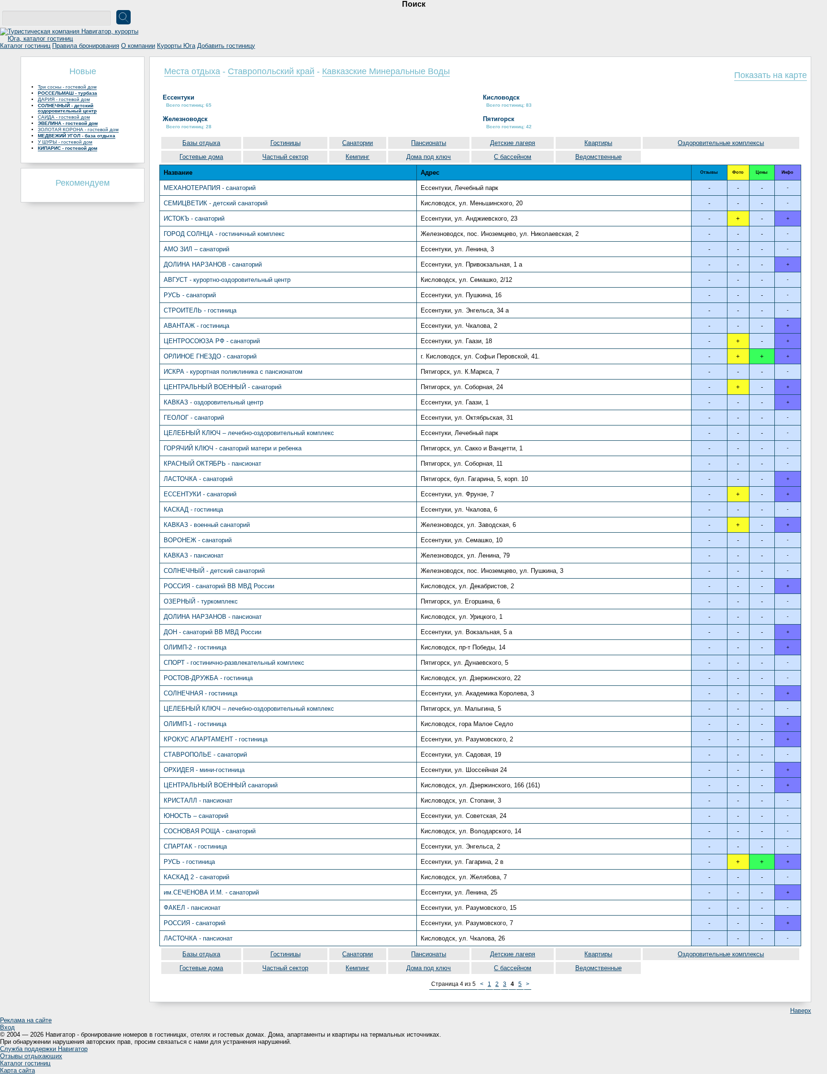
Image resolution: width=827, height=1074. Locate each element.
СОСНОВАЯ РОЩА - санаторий (210, 831)
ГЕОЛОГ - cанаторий (194, 417)
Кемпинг (357, 156)
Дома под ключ (428, 156)
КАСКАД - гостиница (193, 509)
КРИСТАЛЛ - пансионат (198, 800)
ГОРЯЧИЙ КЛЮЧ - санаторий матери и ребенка (233, 448)
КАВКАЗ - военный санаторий (207, 524)
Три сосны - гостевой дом (67, 87)
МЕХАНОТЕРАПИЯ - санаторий (210, 187)
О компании (138, 45)
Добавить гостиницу (226, 45)
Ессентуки (178, 97)
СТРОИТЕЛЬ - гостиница (200, 310)
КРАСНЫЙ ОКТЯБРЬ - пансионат (212, 463)
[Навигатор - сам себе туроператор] (72, 38)
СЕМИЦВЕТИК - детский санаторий (216, 203)
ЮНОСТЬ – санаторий (196, 815)
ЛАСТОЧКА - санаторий (198, 478)
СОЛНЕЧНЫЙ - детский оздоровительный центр (67, 108)
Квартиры (598, 142)
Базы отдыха (201, 142)
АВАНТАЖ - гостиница (196, 325)
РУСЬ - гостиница (189, 861)
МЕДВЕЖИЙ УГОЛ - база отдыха (76, 135)
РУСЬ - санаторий (190, 295)
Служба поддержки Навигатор (44, 1048)
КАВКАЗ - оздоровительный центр (213, 402)
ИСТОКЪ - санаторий (194, 218)
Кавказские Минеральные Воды (386, 71)
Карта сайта (17, 1070)
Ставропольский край (271, 71)
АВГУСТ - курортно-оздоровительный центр (227, 279)
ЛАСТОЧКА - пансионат (198, 938)
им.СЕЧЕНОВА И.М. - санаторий (211, 892)
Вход (7, 1027)
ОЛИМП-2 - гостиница (195, 647)
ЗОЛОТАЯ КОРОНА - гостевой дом (78, 129)
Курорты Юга (176, 45)
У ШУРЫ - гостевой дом (65, 142)
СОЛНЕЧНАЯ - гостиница (200, 693)
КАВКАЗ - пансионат (194, 555)
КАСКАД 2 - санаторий (196, 877)
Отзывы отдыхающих (31, 1056)
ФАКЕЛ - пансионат (192, 907)
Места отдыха (192, 71)
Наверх (800, 1010)
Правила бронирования (85, 45)
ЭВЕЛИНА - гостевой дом (68, 123)
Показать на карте (770, 75)
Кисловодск (501, 97)
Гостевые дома (201, 156)
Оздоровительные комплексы (721, 142)
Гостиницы (285, 142)
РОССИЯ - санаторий (194, 923)
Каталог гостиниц (25, 45)
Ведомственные (598, 156)
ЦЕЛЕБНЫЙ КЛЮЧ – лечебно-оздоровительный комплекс (249, 432)
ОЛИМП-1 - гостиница (195, 723)
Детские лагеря (512, 142)
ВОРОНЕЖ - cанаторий (198, 540)
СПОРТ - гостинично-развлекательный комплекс (234, 662)
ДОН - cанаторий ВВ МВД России (212, 632)
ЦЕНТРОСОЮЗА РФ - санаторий (212, 341)
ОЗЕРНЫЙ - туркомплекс (201, 601)
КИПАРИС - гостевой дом (67, 148)
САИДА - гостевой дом (64, 117)
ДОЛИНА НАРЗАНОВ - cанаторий (213, 264)
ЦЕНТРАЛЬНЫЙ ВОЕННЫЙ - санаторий (222, 387)
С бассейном (512, 156)
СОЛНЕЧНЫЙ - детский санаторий (214, 570)
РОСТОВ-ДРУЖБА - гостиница (208, 678)
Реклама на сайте (26, 1020)
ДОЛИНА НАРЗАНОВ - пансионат (213, 616)
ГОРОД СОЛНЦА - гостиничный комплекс (224, 233)
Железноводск (185, 119)
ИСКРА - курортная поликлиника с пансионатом (233, 371)
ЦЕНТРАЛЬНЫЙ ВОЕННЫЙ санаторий (221, 785)
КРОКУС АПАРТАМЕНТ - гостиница (216, 739)
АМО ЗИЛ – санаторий (196, 249)
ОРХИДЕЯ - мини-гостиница (204, 769)
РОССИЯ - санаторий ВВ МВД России (219, 586)
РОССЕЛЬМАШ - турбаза (67, 93)
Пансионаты (428, 142)
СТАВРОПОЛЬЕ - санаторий (205, 754)
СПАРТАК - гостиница (195, 846)
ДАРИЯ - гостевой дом (64, 99)
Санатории (357, 142)
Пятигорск (498, 119)
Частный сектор (285, 156)
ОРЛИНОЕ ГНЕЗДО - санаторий (210, 356)
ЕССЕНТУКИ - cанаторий (200, 494)
